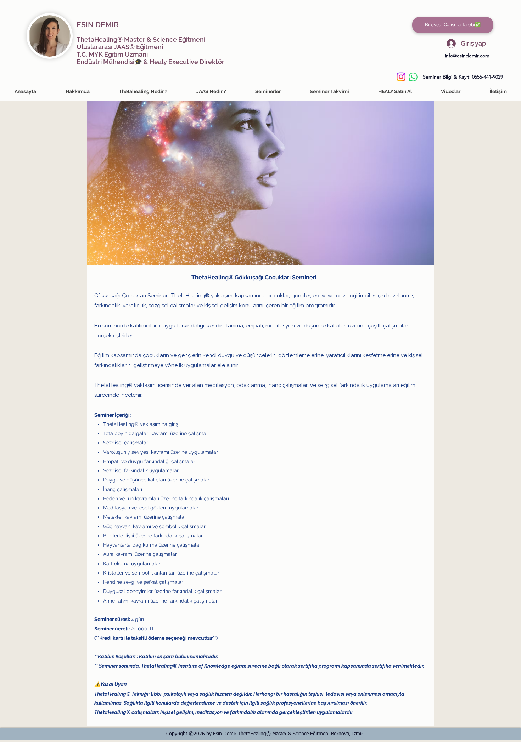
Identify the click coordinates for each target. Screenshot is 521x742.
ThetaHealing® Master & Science (127, 39)
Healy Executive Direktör (187, 61)
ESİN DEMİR (98, 24)
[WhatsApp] (413, 77)
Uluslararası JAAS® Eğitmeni (120, 47)
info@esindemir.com (467, 55)
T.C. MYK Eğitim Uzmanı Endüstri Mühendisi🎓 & (113, 58)
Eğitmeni (191, 39)
